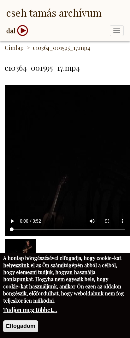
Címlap (14, 47)
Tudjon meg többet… (30, 310)
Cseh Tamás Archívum (54, 12)
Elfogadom (20, 326)
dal (10, 30)
